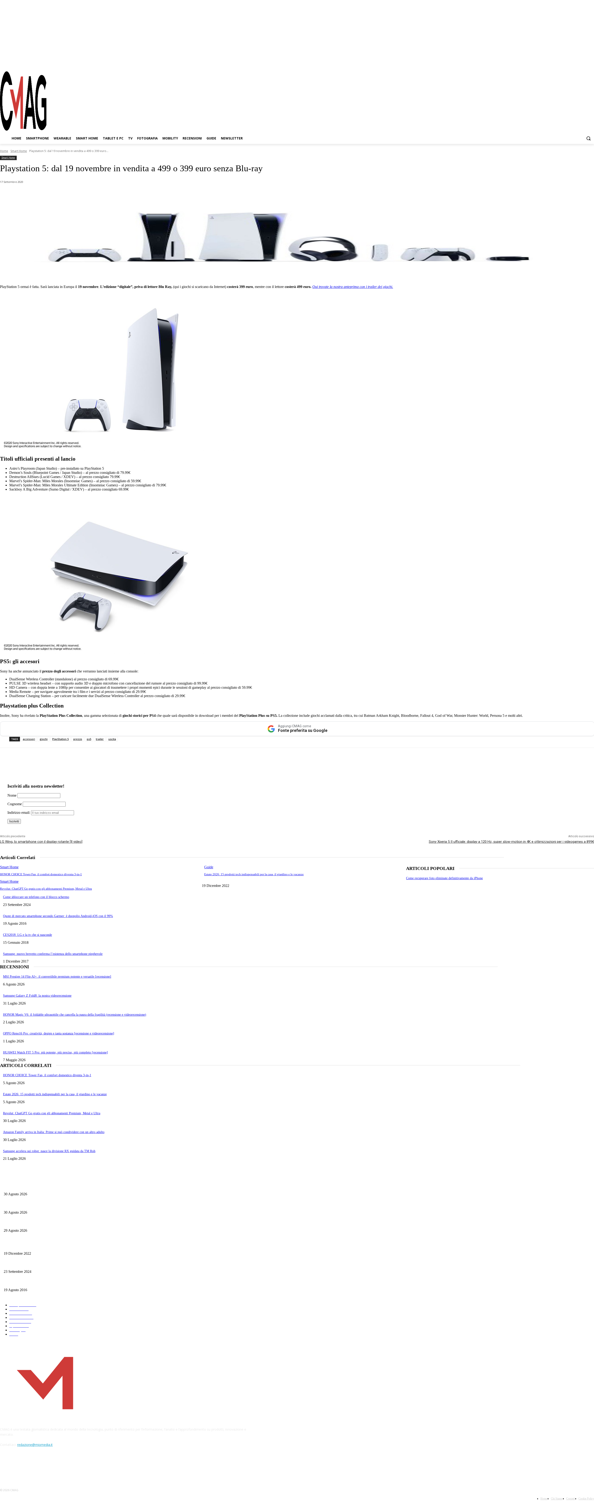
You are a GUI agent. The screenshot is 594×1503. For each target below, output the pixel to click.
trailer (100, 739)
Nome (11, 795)
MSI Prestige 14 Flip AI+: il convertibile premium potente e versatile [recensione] (57, 976)
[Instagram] (574, 62)
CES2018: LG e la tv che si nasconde (27, 935)
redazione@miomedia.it (35, 1444)
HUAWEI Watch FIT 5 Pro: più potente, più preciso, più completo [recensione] (55, 1052)
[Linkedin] (80, 194)
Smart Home (18, 151)
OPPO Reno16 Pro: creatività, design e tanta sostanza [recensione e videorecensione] (58, 1033)
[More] (131, 194)
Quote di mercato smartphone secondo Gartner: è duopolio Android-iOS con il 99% (58, 916)
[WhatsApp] (47, 194)
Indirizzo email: (19, 813)
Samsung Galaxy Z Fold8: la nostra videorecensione (37, 995)
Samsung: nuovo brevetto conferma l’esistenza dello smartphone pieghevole (53, 954)
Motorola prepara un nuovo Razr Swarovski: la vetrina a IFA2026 (47, 1223)
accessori (29, 739)
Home (4, 151)
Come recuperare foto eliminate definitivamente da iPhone (444, 878)
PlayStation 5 (60, 739)
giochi (44, 739)
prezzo (77, 739)
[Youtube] (590, 62)
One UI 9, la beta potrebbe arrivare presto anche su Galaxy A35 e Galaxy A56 (55, 1204)
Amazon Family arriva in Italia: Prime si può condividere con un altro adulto (53, 1132)
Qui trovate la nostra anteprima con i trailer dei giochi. (352, 287)
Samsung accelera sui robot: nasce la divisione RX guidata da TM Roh (49, 1151)
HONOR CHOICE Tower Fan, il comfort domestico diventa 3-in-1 (41, 874)
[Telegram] (582, 62)
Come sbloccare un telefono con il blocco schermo (36, 897)
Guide (208, 867)
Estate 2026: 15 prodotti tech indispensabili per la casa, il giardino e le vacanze (254, 874)
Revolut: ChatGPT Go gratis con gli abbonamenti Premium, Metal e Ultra (46, 888)
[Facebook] (565, 62)
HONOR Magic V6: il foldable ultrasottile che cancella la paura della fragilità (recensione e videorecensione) (74, 1014)
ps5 (89, 739)
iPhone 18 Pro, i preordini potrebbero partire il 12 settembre (43, 1186)
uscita (112, 739)
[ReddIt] (97, 194)
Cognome (14, 804)
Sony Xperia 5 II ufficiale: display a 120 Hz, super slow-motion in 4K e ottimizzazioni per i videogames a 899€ (511, 842)
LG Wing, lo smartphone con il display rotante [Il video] (41, 842)
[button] (588, 138)
